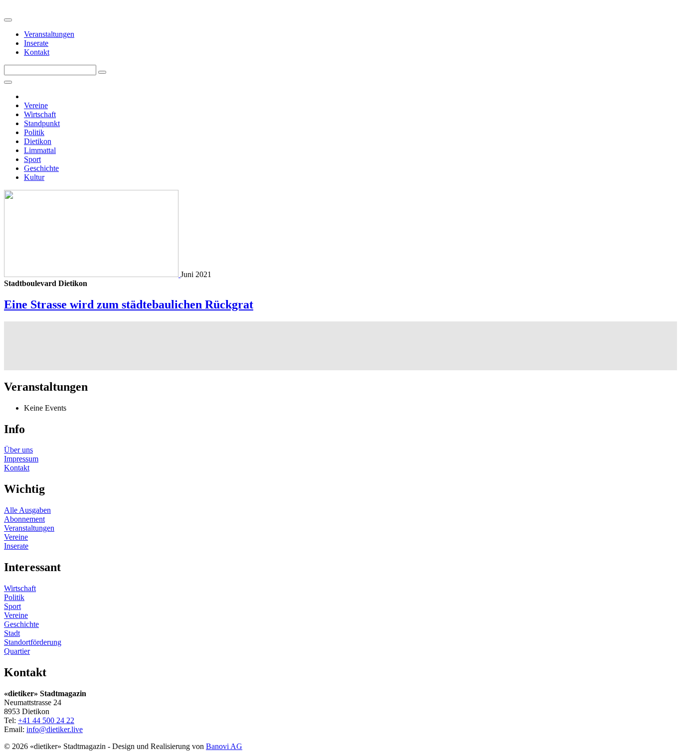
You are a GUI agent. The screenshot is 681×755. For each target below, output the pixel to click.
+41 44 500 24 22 (46, 720)
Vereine (36, 105)
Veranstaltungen (49, 34)
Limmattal (40, 150)
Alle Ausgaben (27, 510)
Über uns (18, 450)
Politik (34, 132)
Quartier (17, 651)
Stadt (12, 633)
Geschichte (41, 168)
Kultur (34, 177)
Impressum (21, 458)
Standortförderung (32, 642)
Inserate (36, 43)
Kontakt (36, 52)
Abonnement (24, 519)
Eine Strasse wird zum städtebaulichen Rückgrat (128, 304)
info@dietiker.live (54, 729)
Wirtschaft (40, 114)
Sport (32, 159)
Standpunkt (42, 123)
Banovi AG (224, 746)
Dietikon (37, 141)
